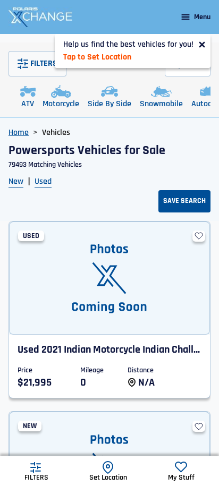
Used (43, 181)
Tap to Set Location (97, 57)
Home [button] (19, 132)
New (16, 181)
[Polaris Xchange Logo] (40, 17)
